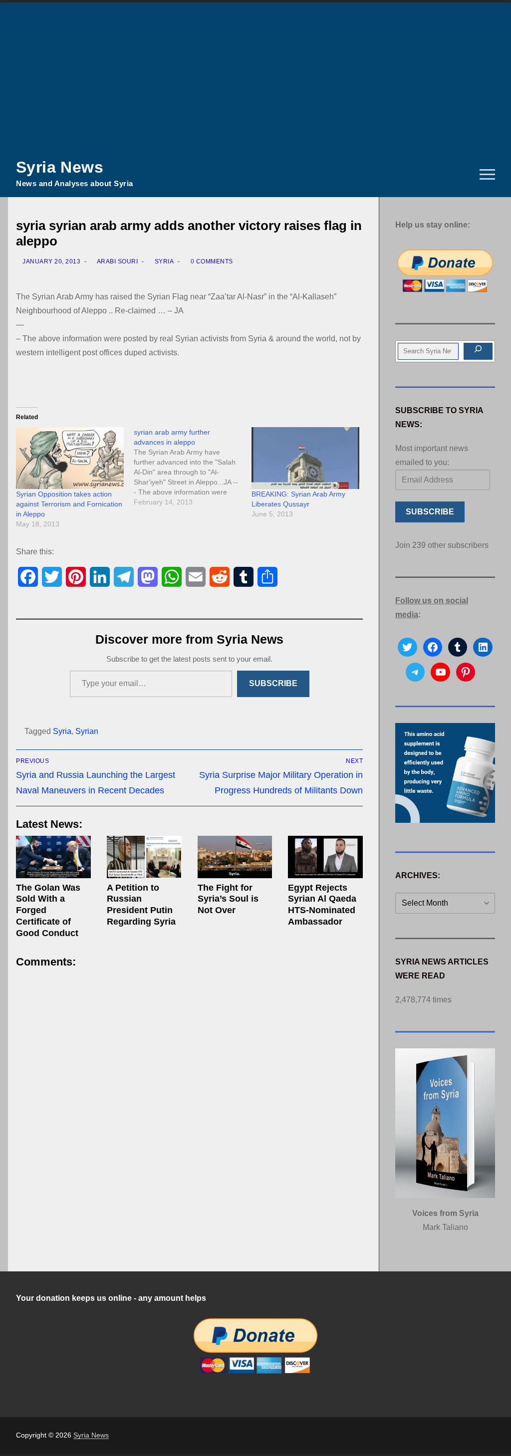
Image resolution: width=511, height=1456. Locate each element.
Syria (163, 261)
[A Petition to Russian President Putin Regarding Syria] (144, 857)
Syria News (59, 167)
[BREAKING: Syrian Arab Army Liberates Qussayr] (305, 457)
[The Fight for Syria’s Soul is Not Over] (235, 857)
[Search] (478, 351)
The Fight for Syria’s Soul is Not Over (228, 899)
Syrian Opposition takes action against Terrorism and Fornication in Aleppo (69, 504)
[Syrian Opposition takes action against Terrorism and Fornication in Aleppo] (70, 457)
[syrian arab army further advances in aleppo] (193, 467)
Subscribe (273, 683)
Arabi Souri (116, 261)
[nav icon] (487, 174)
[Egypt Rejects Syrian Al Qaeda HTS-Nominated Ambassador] (325, 857)
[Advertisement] (255, 77)
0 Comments (211, 261)
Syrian (86, 731)
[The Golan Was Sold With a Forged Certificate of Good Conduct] (53, 857)
